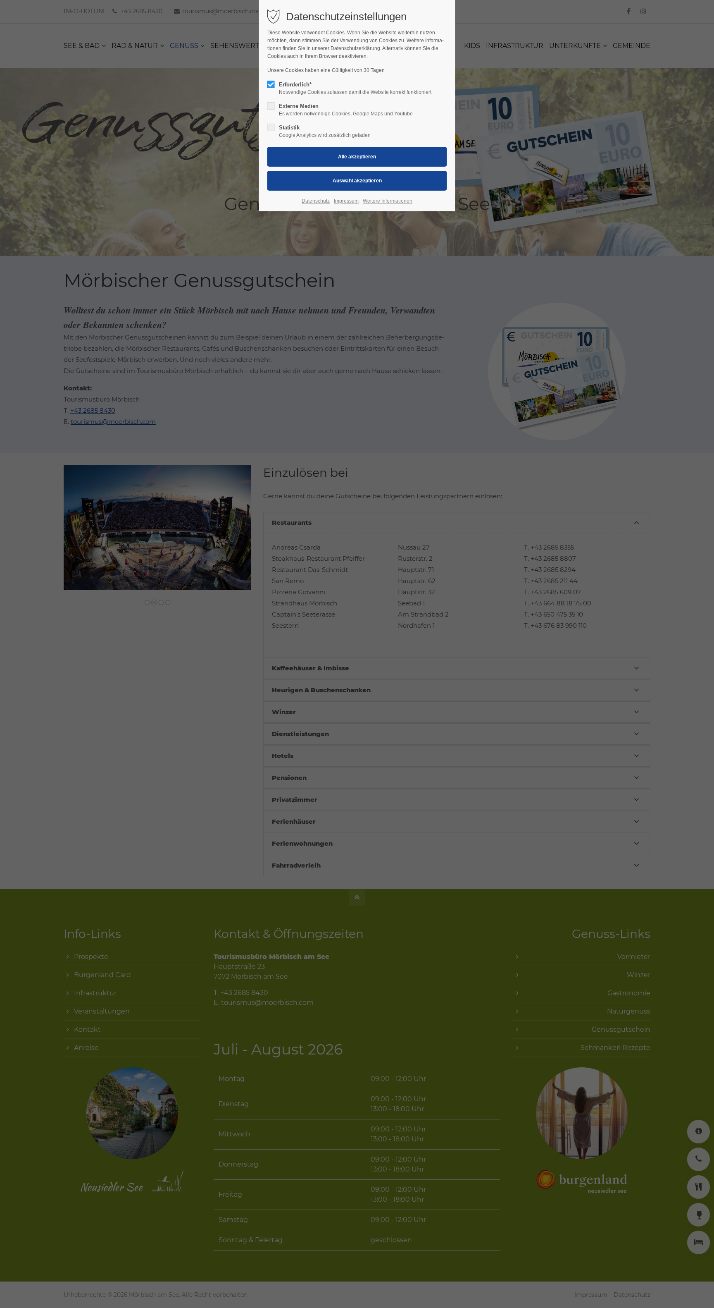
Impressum (346, 201)
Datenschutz (316, 201)
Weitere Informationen (387, 201)
